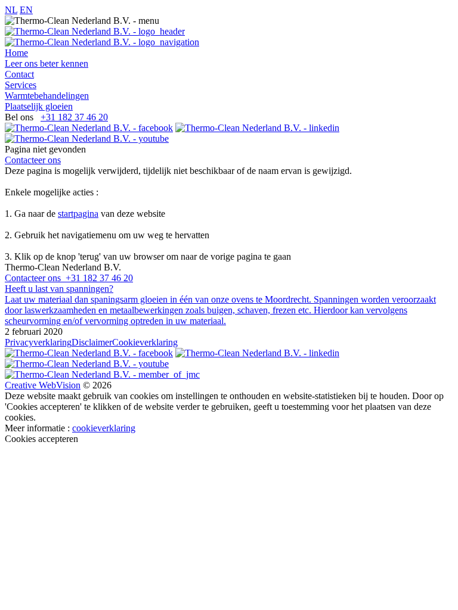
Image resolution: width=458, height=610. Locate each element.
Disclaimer (92, 342)
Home (16, 53)
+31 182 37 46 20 (74, 117)
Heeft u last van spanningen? (59, 289)
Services (20, 85)
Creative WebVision (43, 385)
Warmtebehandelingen (47, 96)
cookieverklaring (103, 428)
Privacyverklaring (38, 342)
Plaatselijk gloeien (39, 106)
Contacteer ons (33, 160)
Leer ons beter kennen (46, 63)
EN (26, 10)
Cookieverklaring (145, 342)
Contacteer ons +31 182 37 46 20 (69, 278)
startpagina (78, 213)
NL (11, 10)
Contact (19, 74)
